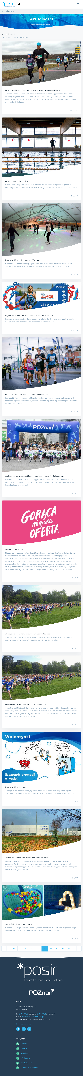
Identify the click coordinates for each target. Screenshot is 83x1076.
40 (14, 949)
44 (38, 949)
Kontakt (24, 1044)
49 (69, 949)
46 (51, 949)
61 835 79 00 (23, 1014)
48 (63, 949)
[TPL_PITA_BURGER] (78, 4)
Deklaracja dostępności (30, 1068)
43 (32, 949)
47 (57, 949)
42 (26, 949)
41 (20, 949)
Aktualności (25, 1053)
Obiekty (24, 1048)
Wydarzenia (25, 1058)
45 (45, 949)
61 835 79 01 (41, 1014)
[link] (19, 4)
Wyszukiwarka (26, 1063)
